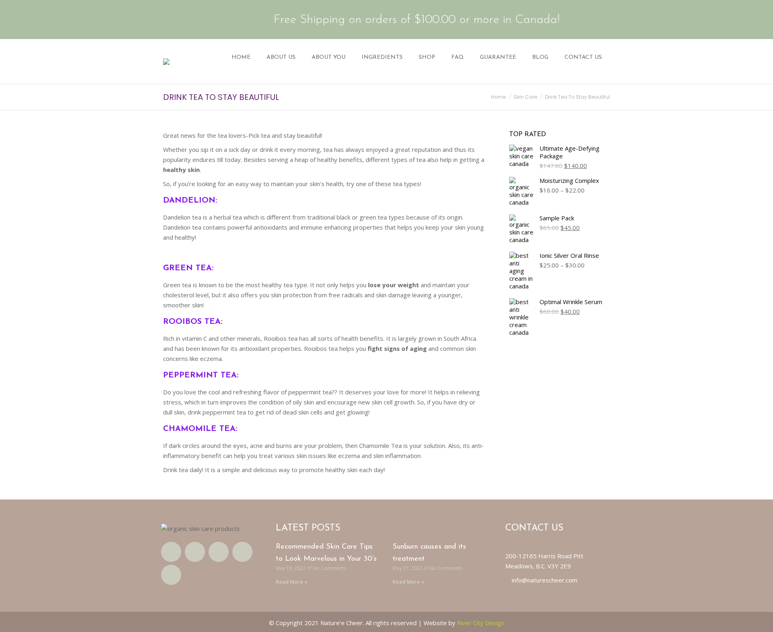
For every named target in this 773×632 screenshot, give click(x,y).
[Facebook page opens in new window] (168, 19)
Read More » (292, 581)
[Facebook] (171, 552)
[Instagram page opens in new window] (193, 19)
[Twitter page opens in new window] (181, 19)
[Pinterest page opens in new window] (218, 19)
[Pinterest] (171, 575)
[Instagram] (219, 552)
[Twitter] (195, 552)
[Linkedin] (242, 552)
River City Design (480, 623)
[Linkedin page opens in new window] (205, 19)
